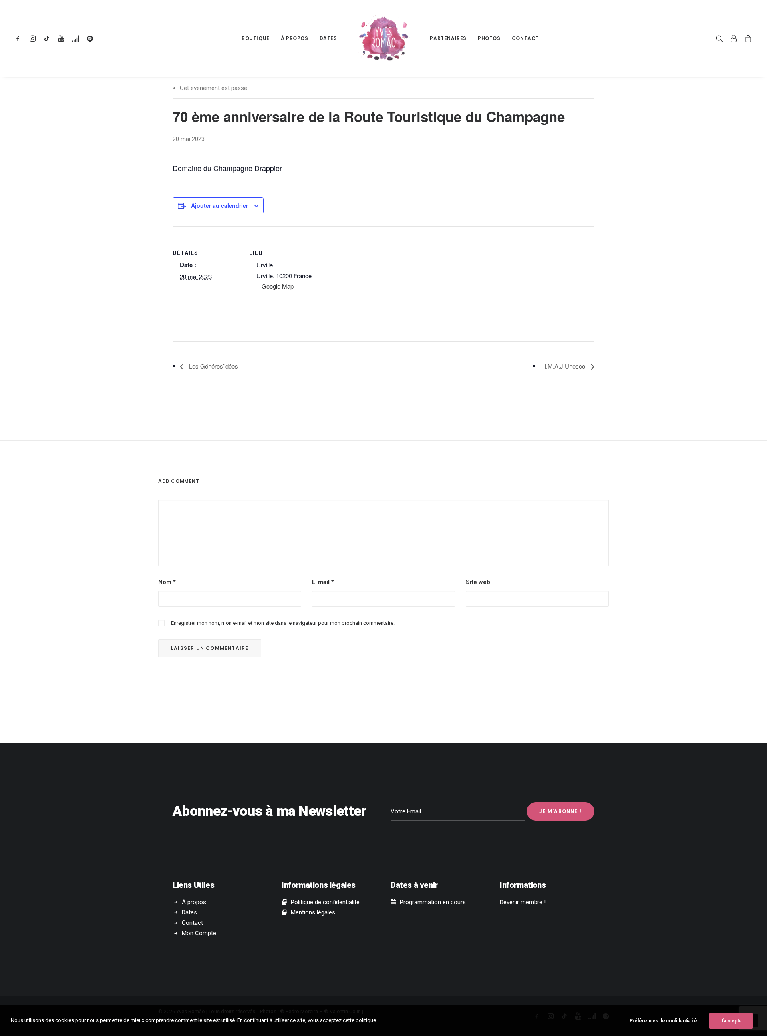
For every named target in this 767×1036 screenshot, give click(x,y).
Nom (167, 582)
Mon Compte (199, 933)
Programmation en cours (433, 902)
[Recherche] (721, 38)
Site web (478, 582)
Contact (525, 38)
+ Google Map (275, 286)
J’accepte (731, 1021)
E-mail (323, 582)
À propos (294, 38)
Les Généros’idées (212, 366)
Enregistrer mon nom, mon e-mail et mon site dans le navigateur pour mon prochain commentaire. (283, 623)
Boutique (256, 38)
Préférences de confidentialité (663, 1021)
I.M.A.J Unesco (565, 366)
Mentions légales (313, 912)
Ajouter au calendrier (219, 205)
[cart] (747, 38)
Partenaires (448, 38)
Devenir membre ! (523, 902)
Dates (328, 38)
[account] (734, 38)
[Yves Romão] (383, 38)
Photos (489, 38)
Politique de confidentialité (325, 902)
